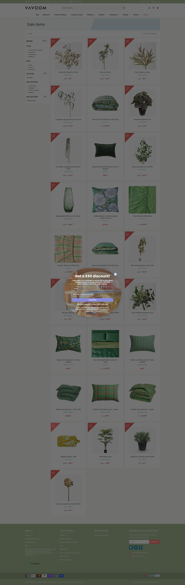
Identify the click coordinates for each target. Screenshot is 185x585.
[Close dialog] (115, 274)
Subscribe (92, 300)
